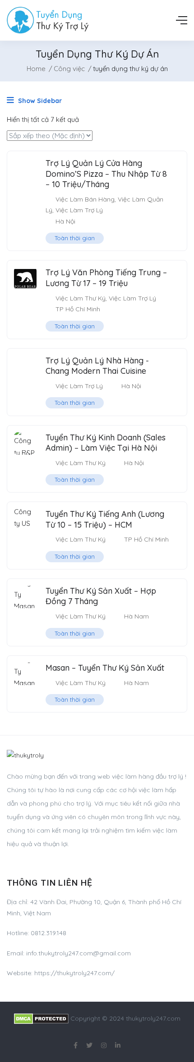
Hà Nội (65, 221)
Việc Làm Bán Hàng (85, 199)
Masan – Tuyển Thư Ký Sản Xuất (105, 668)
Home (36, 68)
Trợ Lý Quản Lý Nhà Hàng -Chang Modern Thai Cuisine (97, 365)
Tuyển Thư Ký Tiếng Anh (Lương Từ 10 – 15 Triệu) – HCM (105, 519)
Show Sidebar (39, 101)
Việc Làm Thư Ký (80, 298)
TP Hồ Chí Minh (77, 309)
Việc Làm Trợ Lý (79, 210)
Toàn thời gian (75, 238)
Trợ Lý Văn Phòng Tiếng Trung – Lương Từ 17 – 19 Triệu (106, 277)
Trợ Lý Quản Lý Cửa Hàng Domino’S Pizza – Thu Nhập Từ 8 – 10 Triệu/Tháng (106, 173)
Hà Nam (136, 616)
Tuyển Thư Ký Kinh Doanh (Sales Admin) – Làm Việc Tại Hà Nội (106, 442)
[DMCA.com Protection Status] (41, 1018)
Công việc (69, 68)
